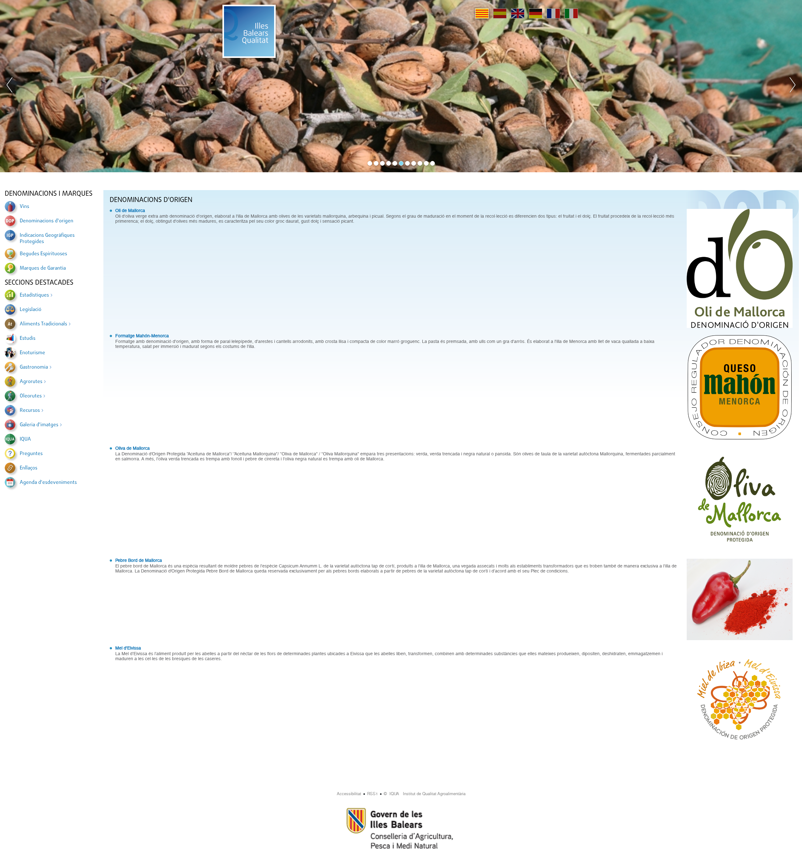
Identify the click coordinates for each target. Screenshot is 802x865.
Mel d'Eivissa (128, 647)
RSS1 (372, 793)
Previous (9, 86)
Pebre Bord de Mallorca (138, 560)
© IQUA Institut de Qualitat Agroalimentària (425, 793)
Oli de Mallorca (130, 210)
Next (792, 86)
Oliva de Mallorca (132, 448)
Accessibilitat (349, 793)
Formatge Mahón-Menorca (142, 335)
